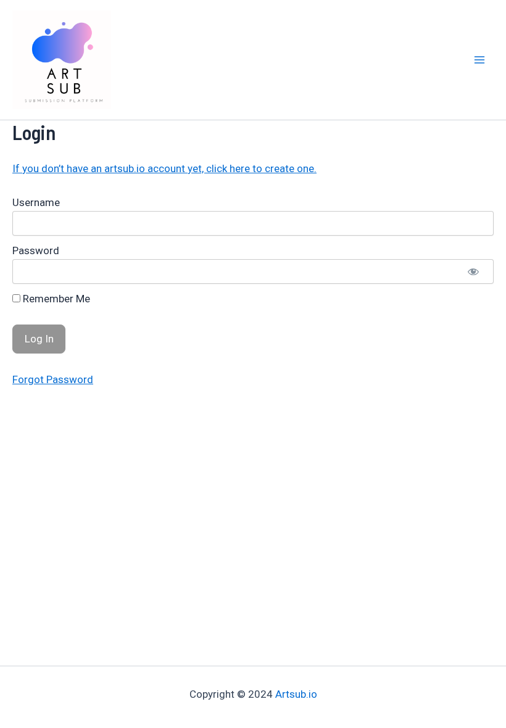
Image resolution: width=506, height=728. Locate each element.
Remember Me (55, 298)
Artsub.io (296, 694)
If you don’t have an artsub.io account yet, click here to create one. (164, 168)
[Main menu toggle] (480, 60)
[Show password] (473, 271)
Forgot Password (52, 379)
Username (36, 202)
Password (35, 250)
